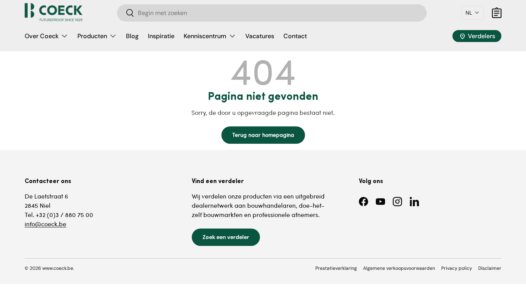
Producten (92, 36)
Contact (295, 36)
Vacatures (259, 36)
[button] (472, 13)
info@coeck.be (45, 224)
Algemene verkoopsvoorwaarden (399, 268)
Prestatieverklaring (336, 268)
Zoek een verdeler (226, 237)
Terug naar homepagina (263, 134)
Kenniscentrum (205, 36)
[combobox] (272, 13)
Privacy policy (456, 268)
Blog (132, 36)
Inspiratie (161, 36)
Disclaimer (489, 268)
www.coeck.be (57, 268)
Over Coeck (42, 36)
